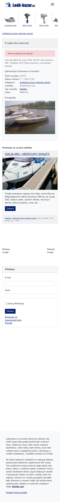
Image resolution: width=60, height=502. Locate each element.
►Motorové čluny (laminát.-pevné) (17, 33)
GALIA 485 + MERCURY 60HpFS (27, 154)
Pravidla (8, 323)
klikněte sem (18, 486)
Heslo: (8, 290)
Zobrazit (10, 208)
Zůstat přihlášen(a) (15, 303)
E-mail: (8, 277)
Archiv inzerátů (20, 492)
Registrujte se (11, 317)
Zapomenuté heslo (13, 320)
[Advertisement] (30, 250)
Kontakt (9, 492)
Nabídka (23, 89)
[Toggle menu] (52, 4)
